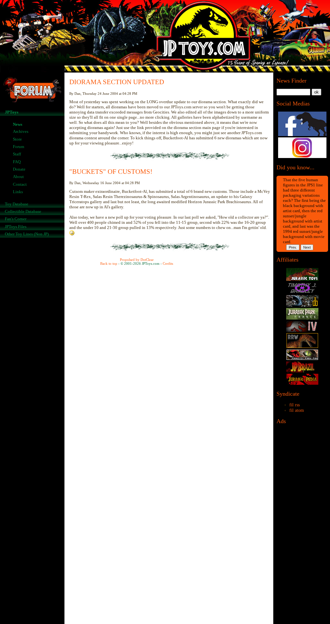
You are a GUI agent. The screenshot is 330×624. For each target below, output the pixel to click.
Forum (18, 146)
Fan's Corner (15, 218)
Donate (19, 169)
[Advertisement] (302, 526)
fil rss (294, 404)
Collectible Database (23, 211)
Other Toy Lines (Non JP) (27, 234)
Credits (168, 263)
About (18, 176)
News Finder (291, 80)
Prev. (293, 247)
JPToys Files (15, 226)
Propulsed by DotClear (137, 260)
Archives (20, 131)
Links (18, 191)
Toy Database (16, 204)
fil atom (296, 410)
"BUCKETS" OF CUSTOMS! (110, 171)
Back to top (108, 263)
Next (307, 247)
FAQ (17, 161)
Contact (20, 184)
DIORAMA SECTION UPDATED (116, 81)
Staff (17, 154)
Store (17, 139)
